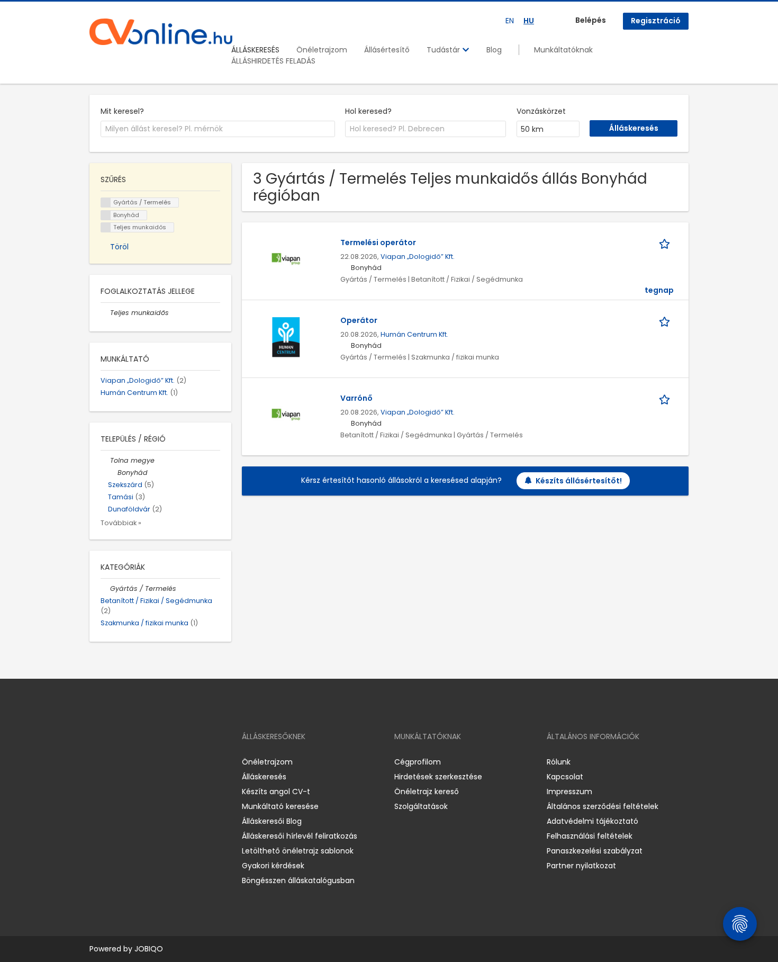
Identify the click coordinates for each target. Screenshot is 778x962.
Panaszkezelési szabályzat (595, 851)
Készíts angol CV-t (276, 791)
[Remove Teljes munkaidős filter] (105, 312)
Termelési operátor (378, 242)
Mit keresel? (122, 111)
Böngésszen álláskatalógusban (298, 880)
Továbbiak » (121, 522)
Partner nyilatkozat (581, 865)
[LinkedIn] (132, 761)
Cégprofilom (417, 762)
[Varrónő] (286, 414)
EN (509, 20)
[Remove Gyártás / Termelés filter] (105, 588)
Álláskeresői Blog (272, 821)
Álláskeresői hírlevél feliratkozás (299, 836)
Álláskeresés (264, 776)
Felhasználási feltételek (589, 836)
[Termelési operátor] (286, 259)
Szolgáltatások (421, 806)
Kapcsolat (565, 776)
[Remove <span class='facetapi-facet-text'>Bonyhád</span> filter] (106, 215)
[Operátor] (286, 336)
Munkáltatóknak (563, 49)
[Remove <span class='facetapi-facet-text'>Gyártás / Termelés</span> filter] (106, 202)
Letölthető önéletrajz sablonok (298, 851)
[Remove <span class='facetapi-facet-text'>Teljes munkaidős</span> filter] (106, 227)
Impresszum (569, 791)
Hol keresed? (368, 111)
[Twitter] (147, 761)
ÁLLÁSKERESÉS (255, 49)
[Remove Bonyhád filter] (112, 472)
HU (528, 20)
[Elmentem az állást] (666, 242)
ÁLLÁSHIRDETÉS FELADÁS (273, 61)
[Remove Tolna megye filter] (105, 460)
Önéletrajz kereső (426, 791)
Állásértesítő (387, 49)
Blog (494, 49)
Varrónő (356, 398)
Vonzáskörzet (541, 111)
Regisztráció (656, 20)
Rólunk (559, 762)
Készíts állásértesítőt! (579, 480)
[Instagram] (114, 761)
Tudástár (444, 49)
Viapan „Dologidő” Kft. (418, 256)
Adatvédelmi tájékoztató (592, 821)
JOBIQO (148, 948)
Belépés (590, 20)
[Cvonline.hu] (160, 32)
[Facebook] (97, 761)
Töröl (119, 246)
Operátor (358, 320)
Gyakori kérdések (273, 865)
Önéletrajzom (321, 49)
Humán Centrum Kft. (414, 334)
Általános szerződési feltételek (602, 806)
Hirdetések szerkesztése (438, 776)
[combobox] (218, 129)
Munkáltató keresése (280, 806)
